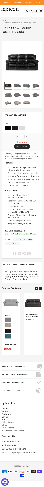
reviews (6, 265)
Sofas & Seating (12, 243)
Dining (5, 417)
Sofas (30, 239)
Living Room (19, 239)
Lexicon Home (24, 466)
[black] (22, 61)
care (15, 265)
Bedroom (6, 414)
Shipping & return (27, 265)
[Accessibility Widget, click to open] (5, 482)
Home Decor (8, 428)
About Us (6, 409)
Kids (4, 419)
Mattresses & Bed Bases (13, 430)
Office (4, 425)
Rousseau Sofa (10, 344)
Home (5, 20)
